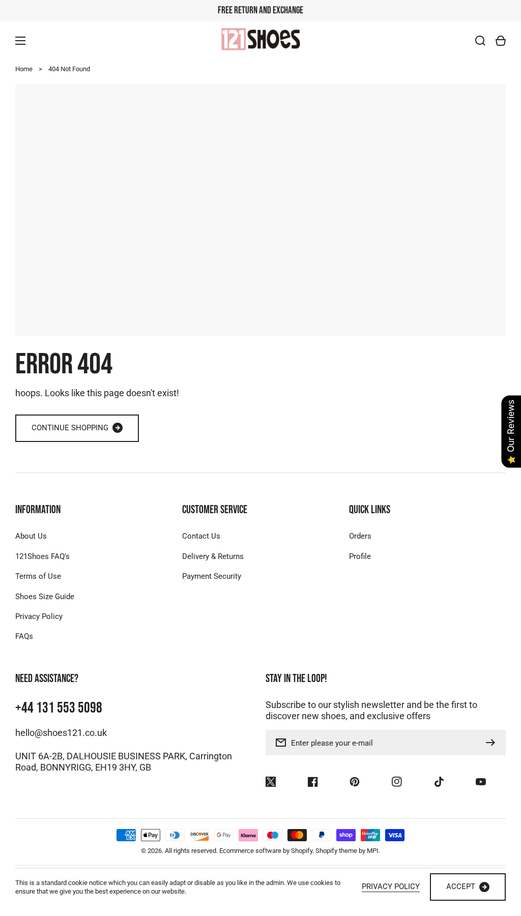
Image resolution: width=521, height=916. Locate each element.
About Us (31, 536)
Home (24, 69)
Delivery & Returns (213, 556)
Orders (360, 536)
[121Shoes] (260, 40)
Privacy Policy (39, 616)
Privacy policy (391, 886)
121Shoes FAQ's (42, 556)
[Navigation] (20, 41)
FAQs (24, 636)
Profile (360, 556)
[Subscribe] (493, 742)
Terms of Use (38, 576)
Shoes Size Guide (44, 596)
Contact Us (201, 536)
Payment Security (211, 576)
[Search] (480, 41)
